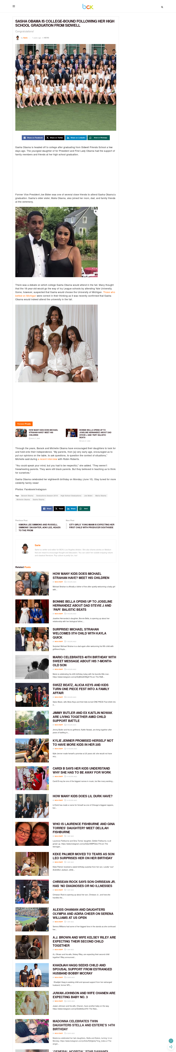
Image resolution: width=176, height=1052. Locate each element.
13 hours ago (71, 749)
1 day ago (70, 836)
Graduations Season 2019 (47, 495)
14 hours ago (71, 776)
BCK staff (59, 582)
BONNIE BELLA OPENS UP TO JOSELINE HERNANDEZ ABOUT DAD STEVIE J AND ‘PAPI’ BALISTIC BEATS (82, 605)
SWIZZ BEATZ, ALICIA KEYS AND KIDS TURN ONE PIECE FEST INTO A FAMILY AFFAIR (81, 689)
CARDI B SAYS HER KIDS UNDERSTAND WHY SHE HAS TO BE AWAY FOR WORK (82, 770)
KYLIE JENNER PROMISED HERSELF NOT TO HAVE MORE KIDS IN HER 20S (83, 742)
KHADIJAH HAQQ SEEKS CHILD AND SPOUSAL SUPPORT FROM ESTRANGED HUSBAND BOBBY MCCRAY (82, 969)
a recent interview (47, 459)
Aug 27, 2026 (35, 438)
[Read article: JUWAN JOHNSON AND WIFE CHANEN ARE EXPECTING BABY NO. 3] (32, 1003)
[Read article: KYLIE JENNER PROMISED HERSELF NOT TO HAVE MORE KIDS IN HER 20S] (32, 750)
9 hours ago (71, 725)
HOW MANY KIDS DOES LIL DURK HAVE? (82, 796)
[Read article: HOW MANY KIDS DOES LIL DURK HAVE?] (32, 806)
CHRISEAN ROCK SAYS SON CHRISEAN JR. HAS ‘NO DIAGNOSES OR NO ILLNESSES (84, 883)
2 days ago (70, 977)
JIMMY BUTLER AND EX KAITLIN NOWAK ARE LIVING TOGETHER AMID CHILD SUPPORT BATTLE (82, 716)
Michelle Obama (23, 499)
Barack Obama (27, 495)
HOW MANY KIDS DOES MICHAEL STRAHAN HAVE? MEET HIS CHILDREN (81, 575)
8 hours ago (71, 669)
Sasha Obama (38, 499)
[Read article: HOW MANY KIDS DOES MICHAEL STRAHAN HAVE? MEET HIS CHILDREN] (32, 584)
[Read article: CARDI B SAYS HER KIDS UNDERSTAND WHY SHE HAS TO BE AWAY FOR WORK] (32, 778)
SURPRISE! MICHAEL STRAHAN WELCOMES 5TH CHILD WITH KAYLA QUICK (79, 633)
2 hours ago (71, 582)
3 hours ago (71, 614)
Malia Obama (100, 495)
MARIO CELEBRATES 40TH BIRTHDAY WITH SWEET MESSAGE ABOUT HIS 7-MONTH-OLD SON (84, 661)
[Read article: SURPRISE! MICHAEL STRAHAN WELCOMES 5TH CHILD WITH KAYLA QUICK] (32, 639)
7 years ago (36, 37)
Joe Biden (88, 495)
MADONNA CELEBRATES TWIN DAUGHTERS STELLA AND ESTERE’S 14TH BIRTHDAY (84, 1025)
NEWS (46, 37)
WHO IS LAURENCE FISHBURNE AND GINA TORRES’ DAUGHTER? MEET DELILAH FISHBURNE (84, 828)
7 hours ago (71, 641)
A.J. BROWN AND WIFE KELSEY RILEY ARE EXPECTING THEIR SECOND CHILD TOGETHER (84, 941)
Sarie (25, 37)
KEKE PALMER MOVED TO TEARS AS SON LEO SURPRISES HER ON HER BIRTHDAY (83, 856)
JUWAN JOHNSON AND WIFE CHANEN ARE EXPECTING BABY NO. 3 (84, 995)
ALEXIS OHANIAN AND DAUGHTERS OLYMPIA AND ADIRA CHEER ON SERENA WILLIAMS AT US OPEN (83, 913)
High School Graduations (71, 495)
